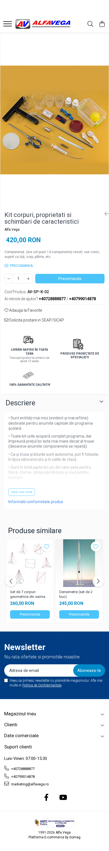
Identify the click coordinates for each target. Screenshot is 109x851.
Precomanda (69, 278)
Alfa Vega (12, 230)
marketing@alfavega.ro (29, 784)
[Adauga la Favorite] (46, 546)
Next (104, 125)
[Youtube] (63, 798)
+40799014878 (22, 776)
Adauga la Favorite (25, 310)
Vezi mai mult (21, 492)
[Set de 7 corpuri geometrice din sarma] (30, 563)
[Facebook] (46, 798)
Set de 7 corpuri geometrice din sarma (27, 594)
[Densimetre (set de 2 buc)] (79, 563)
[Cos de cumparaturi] (102, 24)
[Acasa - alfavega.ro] (43, 24)
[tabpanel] (54, 120)
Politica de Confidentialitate (41, 685)
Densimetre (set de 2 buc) (76, 594)
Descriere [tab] (20, 403)
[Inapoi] (104, 214)
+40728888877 (22, 769)
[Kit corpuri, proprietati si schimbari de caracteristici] (54, 120)
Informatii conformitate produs (35, 501)
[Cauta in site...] (90, 24)
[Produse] (7, 24)
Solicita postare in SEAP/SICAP (36, 320)
